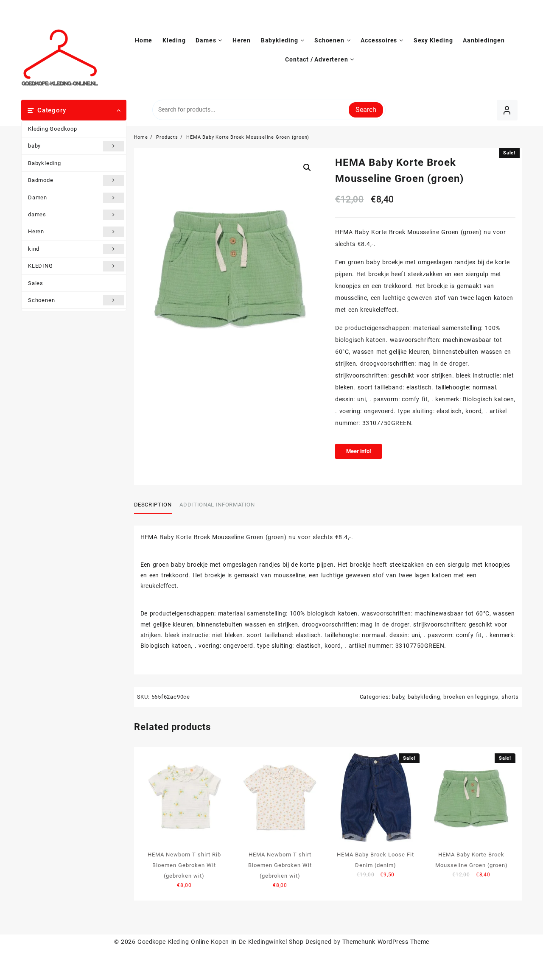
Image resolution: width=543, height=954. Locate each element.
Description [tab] (153, 504)
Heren (36, 231)
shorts (510, 697)
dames (37, 214)
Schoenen (41, 300)
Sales (35, 283)
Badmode (40, 180)
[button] (307, 167)
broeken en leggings (470, 697)
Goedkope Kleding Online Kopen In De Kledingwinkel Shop (220, 941)
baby (34, 146)
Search (365, 110)
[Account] (507, 110)
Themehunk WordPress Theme (385, 941)
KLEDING (40, 266)
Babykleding (44, 163)
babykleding (424, 697)
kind (33, 249)
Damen (37, 197)
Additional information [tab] (217, 504)
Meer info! (358, 451)
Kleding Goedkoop (52, 129)
